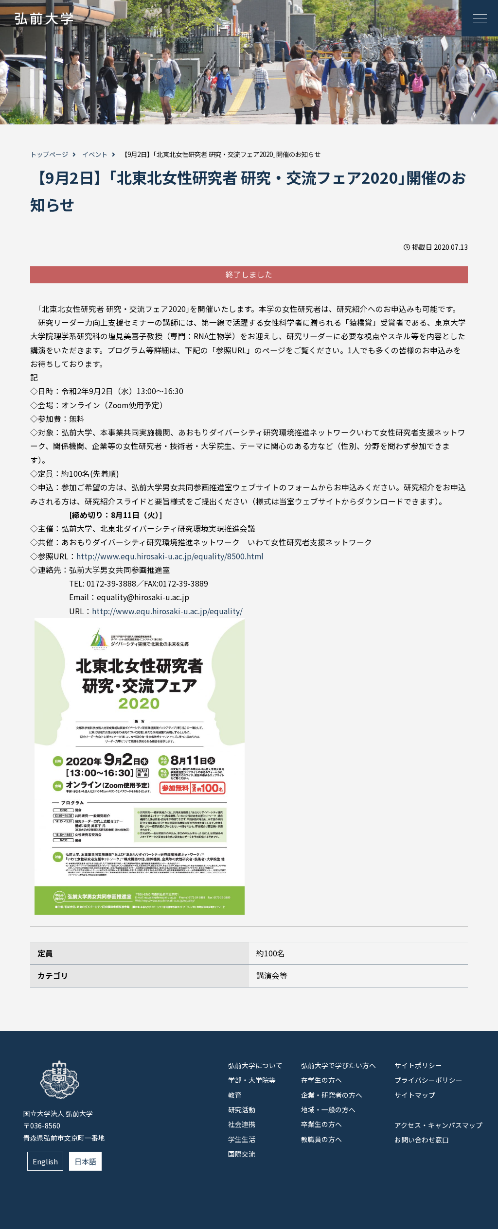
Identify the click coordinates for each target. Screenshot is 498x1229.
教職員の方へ (321, 1139)
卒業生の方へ (321, 1124)
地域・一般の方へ (328, 1109)
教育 (235, 1095)
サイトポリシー (418, 1065)
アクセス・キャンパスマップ (438, 1125)
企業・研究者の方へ (331, 1095)
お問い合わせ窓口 (421, 1139)
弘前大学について (255, 1065)
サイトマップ (414, 1095)
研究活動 (241, 1109)
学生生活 (241, 1139)
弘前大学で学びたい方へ (338, 1065)
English (45, 1161)
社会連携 (241, 1124)
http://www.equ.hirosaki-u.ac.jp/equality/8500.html (170, 556)
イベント (94, 154)
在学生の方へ (321, 1080)
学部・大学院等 (252, 1080)
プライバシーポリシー (428, 1080)
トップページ (49, 154)
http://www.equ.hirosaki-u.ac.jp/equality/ (167, 611)
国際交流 (241, 1154)
